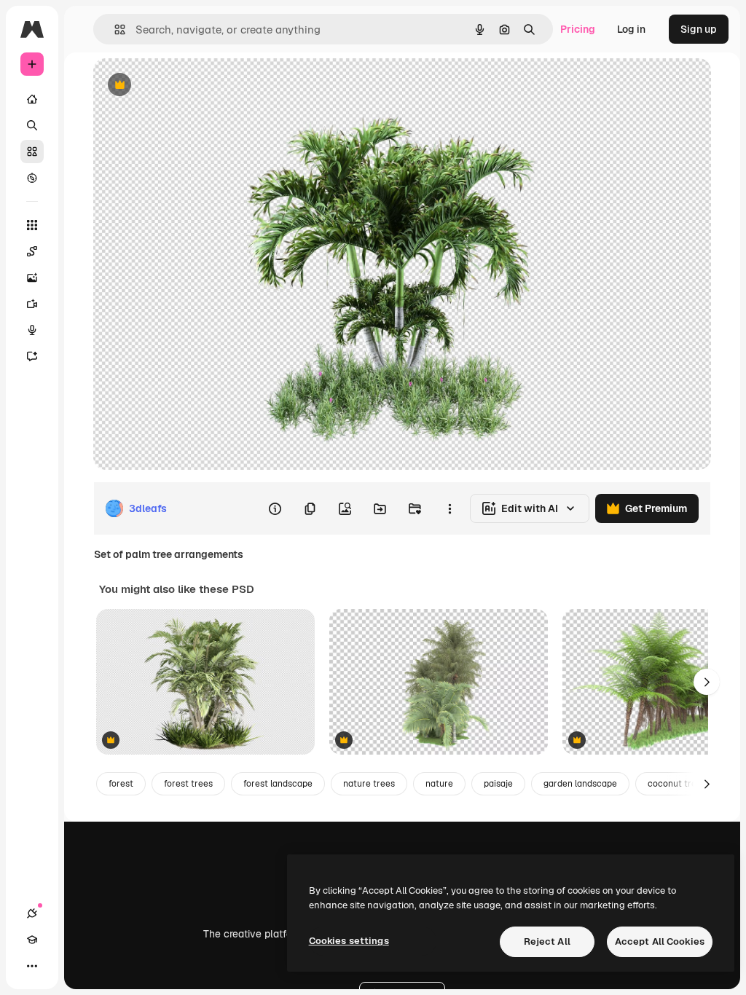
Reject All (547, 941)
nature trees (369, 784)
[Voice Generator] (32, 330)
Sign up (698, 29)
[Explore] (32, 177)
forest (121, 784)
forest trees (188, 784)
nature (439, 784)
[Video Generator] (32, 303)
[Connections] (32, 913)
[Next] (707, 682)
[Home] (32, 99)
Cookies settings (349, 941)
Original (186, 86)
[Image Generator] (32, 277)
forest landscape (278, 784)
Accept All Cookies (659, 941)
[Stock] (32, 151)
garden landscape (580, 784)
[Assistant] (32, 356)
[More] (32, 966)
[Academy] (32, 939)
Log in (631, 29)
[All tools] (32, 225)
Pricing (577, 29)
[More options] (449, 508)
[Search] (32, 125)
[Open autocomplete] (114, 29)
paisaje (498, 784)
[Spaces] (32, 251)
